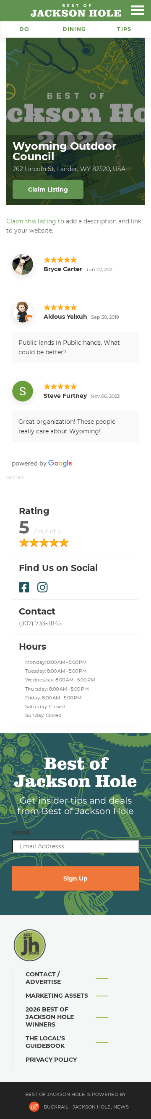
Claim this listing (31, 221)
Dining (74, 29)
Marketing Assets (57, 995)
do (24, 29)
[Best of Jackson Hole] (75, 10)
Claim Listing (48, 189)
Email (20, 832)
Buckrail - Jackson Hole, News (86, 1107)
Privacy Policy (51, 1059)
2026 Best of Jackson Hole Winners (50, 1017)
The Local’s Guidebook (45, 1042)
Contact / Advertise (43, 978)
